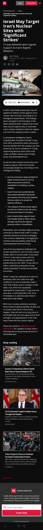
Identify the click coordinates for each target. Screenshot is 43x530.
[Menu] (39, 3)
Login (20, 3)
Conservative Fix (9, 11)
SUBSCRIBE (31, 3)
